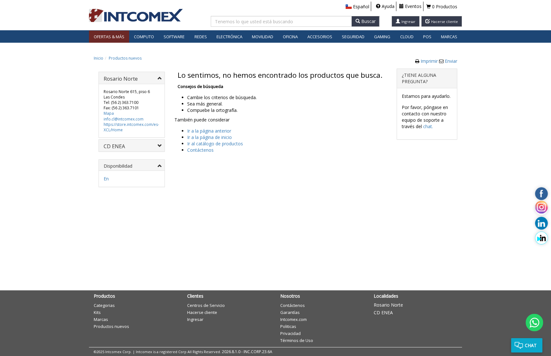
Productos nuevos (125, 58)
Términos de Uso (296, 340)
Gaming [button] (382, 37)
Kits (97, 312)
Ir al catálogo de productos (215, 144)
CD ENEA (383, 312)
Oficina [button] (290, 37)
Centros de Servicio (206, 305)
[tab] (132, 78)
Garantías (290, 312)
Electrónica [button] (229, 37)
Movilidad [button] (262, 37)
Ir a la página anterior (209, 131)
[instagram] (541, 208)
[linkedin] (541, 223)
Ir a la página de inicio (209, 137)
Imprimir (430, 61)
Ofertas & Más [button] (109, 37)
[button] (357, 7)
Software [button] (174, 37)
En (106, 179)
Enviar (451, 61)
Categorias (104, 305)
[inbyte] (541, 238)
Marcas (449, 37)
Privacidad (290, 333)
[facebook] (541, 193)
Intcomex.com (293, 319)
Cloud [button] (407, 37)
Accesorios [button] (319, 37)
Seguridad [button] (353, 37)
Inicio (98, 58)
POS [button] (427, 37)
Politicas (288, 326)
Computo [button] (144, 37)
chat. (428, 126)
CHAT (531, 345)
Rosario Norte (388, 305)
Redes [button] (201, 37)
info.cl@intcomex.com (123, 119)
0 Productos (444, 7)
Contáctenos (200, 150)
